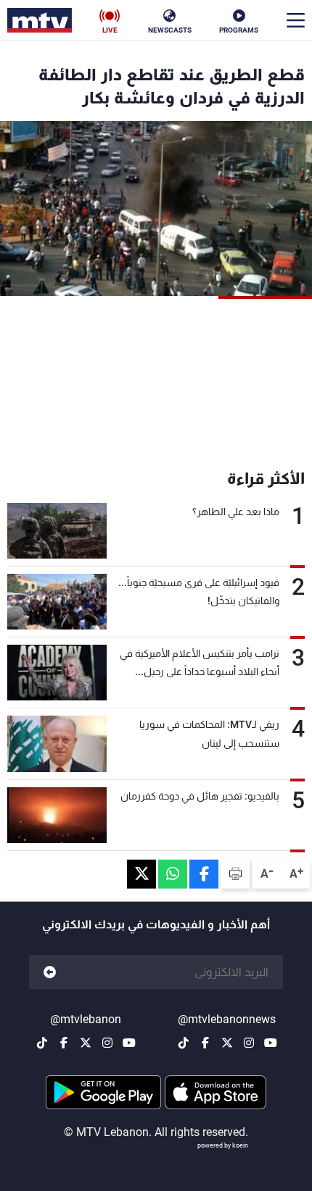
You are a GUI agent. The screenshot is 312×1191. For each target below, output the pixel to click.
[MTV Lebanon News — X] (227, 1043)
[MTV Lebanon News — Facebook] (205, 1043)
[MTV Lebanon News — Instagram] (249, 1043)
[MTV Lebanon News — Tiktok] (183, 1043)
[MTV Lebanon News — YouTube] (271, 1043)
